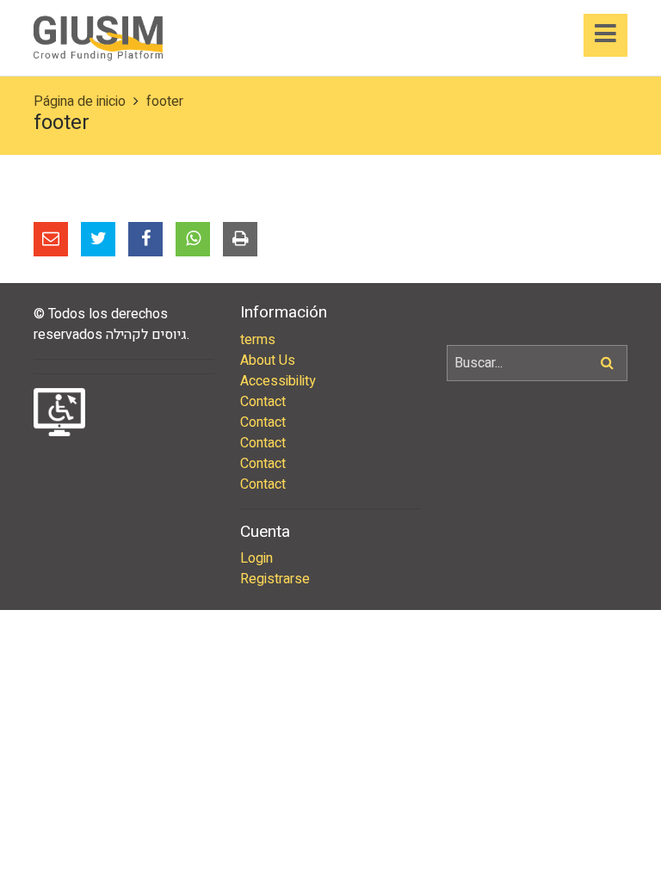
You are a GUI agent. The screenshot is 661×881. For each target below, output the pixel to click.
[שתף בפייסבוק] (145, 239)
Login (256, 558)
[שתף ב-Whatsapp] (193, 239)
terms (257, 340)
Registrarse (275, 579)
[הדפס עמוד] (240, 239)
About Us (267, 360)
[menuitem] (330, 340)
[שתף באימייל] (51, 239)
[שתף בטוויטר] (98, 239)
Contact (263, 401)
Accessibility (278, 381)
